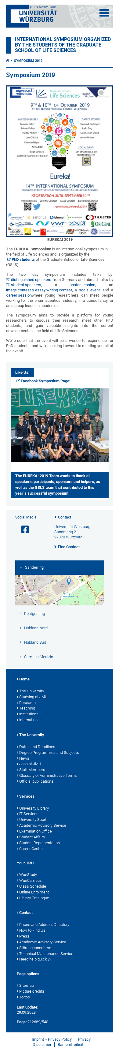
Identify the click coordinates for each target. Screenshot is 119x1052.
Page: (22, 1022)
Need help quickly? (35, 959)
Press (24, 936)
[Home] (7, 61)
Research (27, 702)
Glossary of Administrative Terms (48, 775)
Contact (64, 517)
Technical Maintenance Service (46, 953)
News (24, 758)
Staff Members (32, 769)
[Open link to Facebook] (22, 529)
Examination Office (35, 831)
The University (31, 691)
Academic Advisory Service (42, 825)
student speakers (26, 285)
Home (24, 679)
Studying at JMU (33, 696)
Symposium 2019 (28, 61)
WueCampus (30, 880)
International (30, 719)
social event (89, 290)
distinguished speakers (31, 279)
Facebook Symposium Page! (45, 381)
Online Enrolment (34, 892)
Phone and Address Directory (44, 924)
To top (24, 997)
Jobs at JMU (30, 764)
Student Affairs (32, 837)
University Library (34, 808)
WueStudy (28, 874)
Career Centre (31, 848)
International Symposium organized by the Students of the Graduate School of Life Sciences (63, 45)
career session (19, 295)
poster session (82, 285)
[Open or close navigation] (104, 13)
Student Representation (39, 842)
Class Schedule (32, 886)
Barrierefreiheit (70, 1044)
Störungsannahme (35, 947)
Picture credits (31, 991)
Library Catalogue (34, 898)
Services (26, 796)
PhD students (23, 259)
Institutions (28, 714)
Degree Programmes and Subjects (49, 752)
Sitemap (26, 985)
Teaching (27, 708)
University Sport (32, 819)
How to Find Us (32, 930)
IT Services (28, 813)
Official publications (36, 781)
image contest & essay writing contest (39, 290)
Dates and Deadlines (37, 746)
